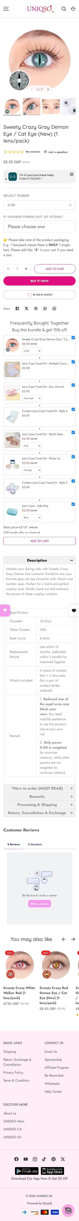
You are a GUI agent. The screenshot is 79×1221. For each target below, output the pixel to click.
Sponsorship (53, 1059)
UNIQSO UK (44, 1196)
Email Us (51, 1051)
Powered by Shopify (39, 1203)
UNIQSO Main (13, 1121)
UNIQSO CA (12, 1129)
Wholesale (52, 1083)
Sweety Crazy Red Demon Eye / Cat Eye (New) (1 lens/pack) (54, 995)
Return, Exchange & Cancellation (17, 1062)
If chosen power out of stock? (33, 216)
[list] (39, 60)
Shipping (9, 1051)
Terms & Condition (16, 1080)
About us (9, 1113)
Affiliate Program (57, 1067)
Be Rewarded (54, 1075)
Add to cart (55, 269)
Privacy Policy (13, 1072)
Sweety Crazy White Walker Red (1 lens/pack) (19, 992)
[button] (39, 560)
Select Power (16, 195)
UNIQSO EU (12, 1137)
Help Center (53, 1091)
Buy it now (40, 281)
